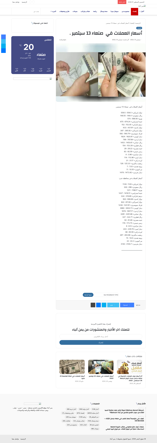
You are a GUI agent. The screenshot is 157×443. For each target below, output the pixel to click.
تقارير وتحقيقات (64, 11)
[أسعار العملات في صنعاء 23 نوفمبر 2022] (100, 367)
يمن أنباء (112, 439)
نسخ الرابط (88, 295)
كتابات (83, 425)
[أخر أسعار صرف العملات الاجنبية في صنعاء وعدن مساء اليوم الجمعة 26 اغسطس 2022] (129, 367)
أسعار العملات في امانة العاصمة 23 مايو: (72, 377)
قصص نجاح (94, 425)
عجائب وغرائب (85, 11)
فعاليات (66, 421)
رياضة (95, 11)
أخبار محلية (92, 413)
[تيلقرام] (31, 414)
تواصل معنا (15, 2)
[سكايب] (104, 305)
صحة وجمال (103, 11)
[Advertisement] (100, 271)
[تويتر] (34, 414)
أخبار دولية (84, 409)
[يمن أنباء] (142, 6)
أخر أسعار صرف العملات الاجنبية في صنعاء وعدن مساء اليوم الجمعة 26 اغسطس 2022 (130, 378)
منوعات (75, 11)
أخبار (142, 11)
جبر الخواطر (93, 417)
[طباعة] (93, 305)
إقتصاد (135, 11)
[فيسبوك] (36, 414)
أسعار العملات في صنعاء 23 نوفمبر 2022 (101, 377)
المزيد (54, 11)
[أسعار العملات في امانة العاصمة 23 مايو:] (72, 367)
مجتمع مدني (125, 11)
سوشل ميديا (114, 11)
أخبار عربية (71, 409)
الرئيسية (24, 2)
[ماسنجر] (98, 305)
